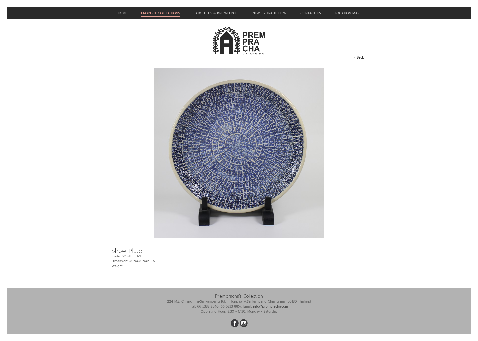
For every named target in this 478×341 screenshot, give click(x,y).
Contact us (310, 13)
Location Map (347, 13)
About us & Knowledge (216, 13)
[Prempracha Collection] (239, 56)
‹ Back (359, 57)
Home (122, 13)
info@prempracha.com (270, 306)
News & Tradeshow (269, 13)
